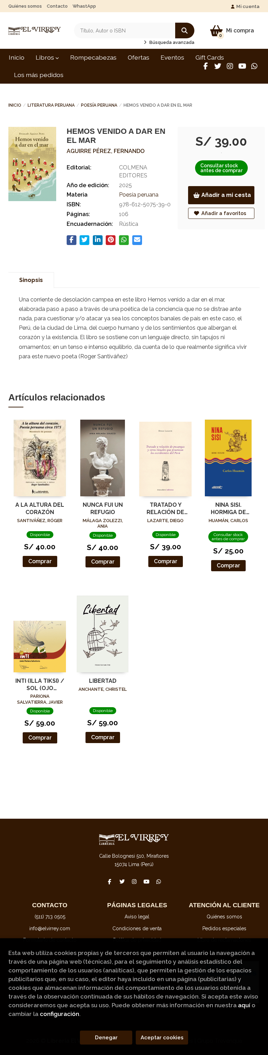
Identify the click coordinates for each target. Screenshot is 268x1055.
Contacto (57, 6)
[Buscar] (184, 30)
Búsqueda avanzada (171, 42)
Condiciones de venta (137, 928)
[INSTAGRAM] (230, 66)
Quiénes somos (25, 6)
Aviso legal (137, 916)
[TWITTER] (218, 66)
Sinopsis (31, 280)
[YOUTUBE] (242, 66)
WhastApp (84, 6)
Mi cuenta (248, 6)
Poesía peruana (99, 105)
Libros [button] (45, 57)
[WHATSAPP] (254, 66)
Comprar (40, 561)
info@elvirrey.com (49, 928)
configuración (59, 1013)
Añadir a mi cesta (226, 195)
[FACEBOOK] (205, 66)
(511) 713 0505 (50, 916)
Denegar (106, 1037)
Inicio (14, 105)
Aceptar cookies (162, 1037)
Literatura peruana (51, 105)
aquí (244, 1005)
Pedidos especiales (224, 928)
